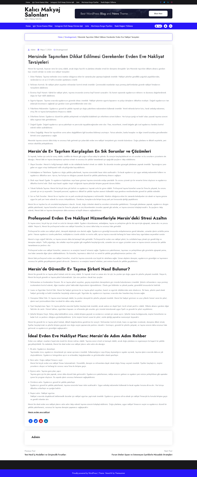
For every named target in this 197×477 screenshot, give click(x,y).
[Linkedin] (168, 2)
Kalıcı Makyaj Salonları (42, 12)
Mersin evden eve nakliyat (39, 412)
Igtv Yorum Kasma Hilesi (40, 2)
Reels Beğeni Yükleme (108, 2)
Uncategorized (70, 37)
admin (35, 437)
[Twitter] (164, 2)
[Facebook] (160, 2)
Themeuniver (120, 473)
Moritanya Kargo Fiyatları (90, 2)
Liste (77, 2)
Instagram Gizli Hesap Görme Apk (62, 2)
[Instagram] (171, 2)
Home (28, 2)
